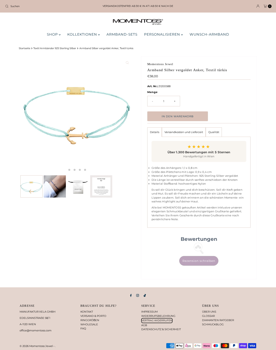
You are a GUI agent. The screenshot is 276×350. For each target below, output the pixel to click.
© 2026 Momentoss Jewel (37, 346)
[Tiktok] (145, 295)
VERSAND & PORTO (93, 315)
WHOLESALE (89, 324)
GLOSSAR (208, 315)
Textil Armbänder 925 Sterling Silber (54, 48)
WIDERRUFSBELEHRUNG (158, 315)
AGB (144, 325)
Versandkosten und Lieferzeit (183, 132)
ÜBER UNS (209, 311)
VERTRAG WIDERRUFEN (157, 320)
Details (154, 132)
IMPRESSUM (149, 311)
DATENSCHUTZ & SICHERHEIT (161, 329)
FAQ (83, 328)
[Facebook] (131, 295)
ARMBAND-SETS (121, 34)
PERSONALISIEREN (162, 34)
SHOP (53, 34)
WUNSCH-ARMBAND (209, 34)
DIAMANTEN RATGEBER (218, 320)
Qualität (213, 132)
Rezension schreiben (198, 261)
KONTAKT (86, 311)
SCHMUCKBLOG (213, 324)
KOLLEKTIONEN (82, 34)
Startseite (24, 48)
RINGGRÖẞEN (89, 320)
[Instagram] (137, 295)
